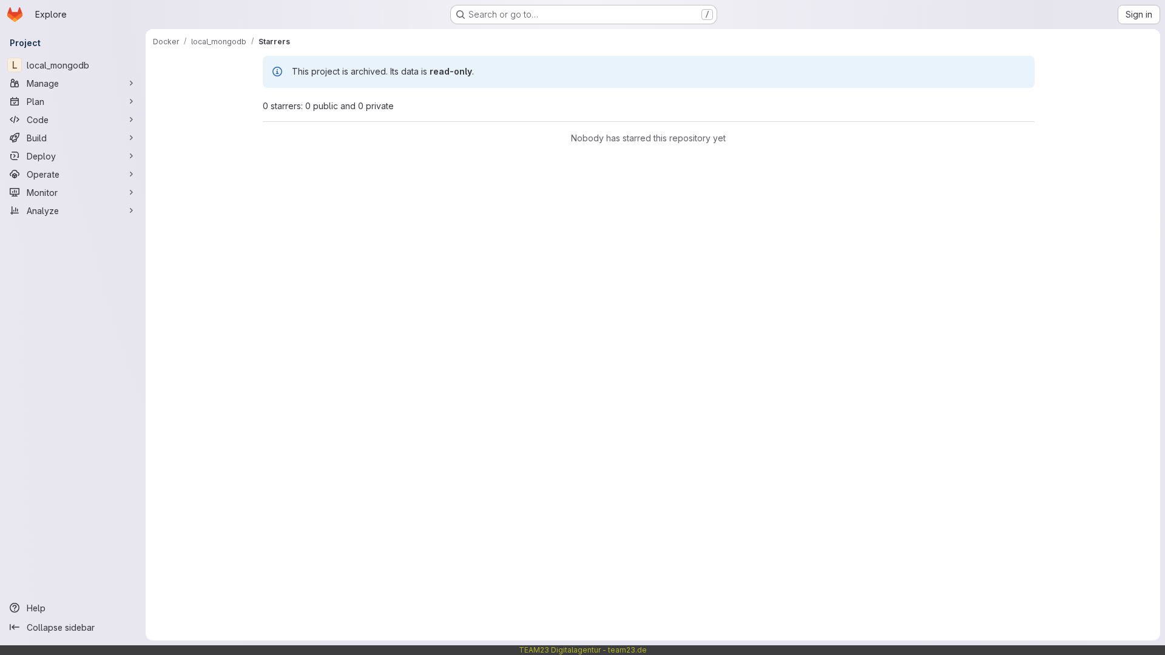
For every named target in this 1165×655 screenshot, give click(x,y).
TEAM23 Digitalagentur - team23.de (583, 649)
